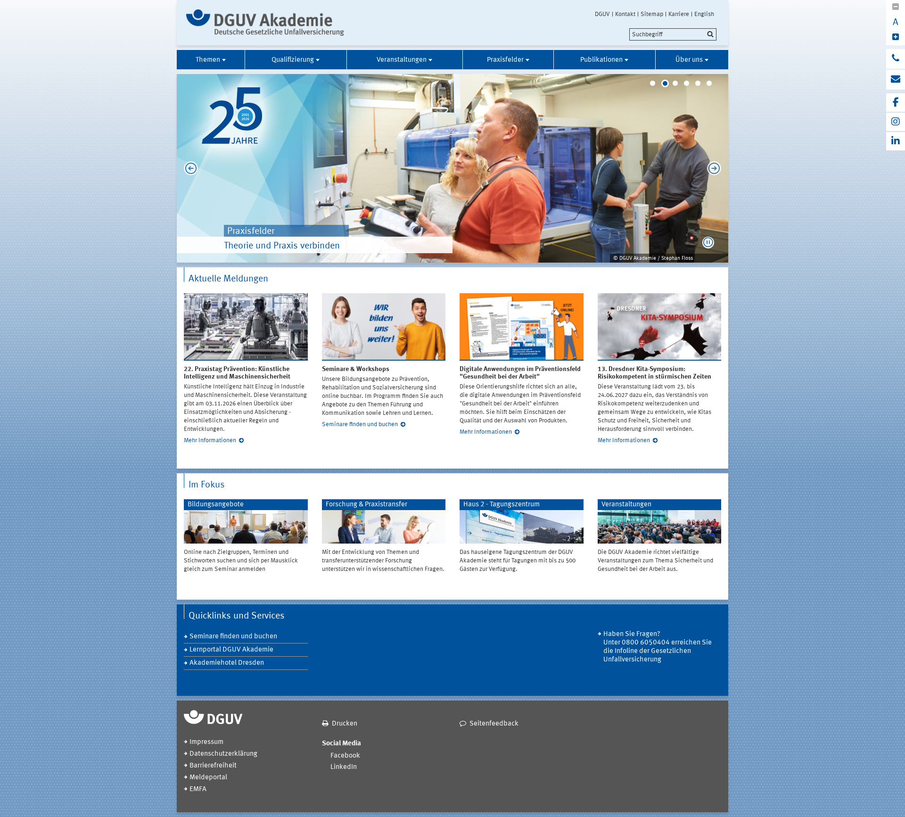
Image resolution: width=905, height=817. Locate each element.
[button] (708, 242)
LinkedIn (343, 767)
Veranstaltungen (402, 60)
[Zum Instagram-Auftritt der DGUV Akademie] (895, 122)
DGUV (602, 14)
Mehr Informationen (210, 440)
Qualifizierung (293, 60)
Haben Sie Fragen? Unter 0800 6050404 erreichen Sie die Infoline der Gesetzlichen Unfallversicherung (657, 647)
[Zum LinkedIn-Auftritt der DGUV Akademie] (895, 141)
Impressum (206, 742)
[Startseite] (265, 22)
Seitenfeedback (493, 723)
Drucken (344, 723)
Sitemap (652, 14)
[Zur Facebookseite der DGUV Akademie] (895, 102)
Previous (188, 168)
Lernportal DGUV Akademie (231, 649)
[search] (672, 34)
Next (716, 168)
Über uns (689, 60)
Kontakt (625, 14)
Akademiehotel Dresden (226, 663)
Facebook (345, 755)
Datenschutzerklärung (223, 754)
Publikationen (601, 60)
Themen (208, 60)
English (704, 14)
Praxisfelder (505, 60)
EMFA (197, 789)
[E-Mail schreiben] (895, 80)
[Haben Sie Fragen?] (895, 59)
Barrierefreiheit (213, 765)
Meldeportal (208, 777)
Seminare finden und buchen (360, 424)
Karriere (678, 14)
